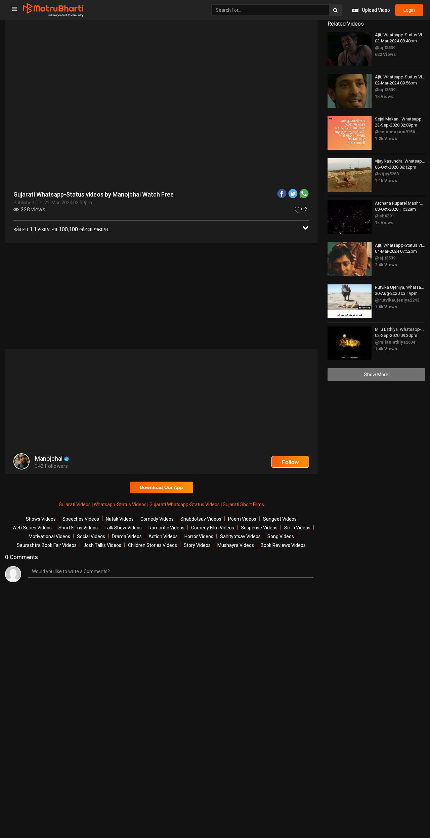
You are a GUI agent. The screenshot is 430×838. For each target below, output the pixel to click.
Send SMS (244, 156)
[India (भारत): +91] (158, 156)
